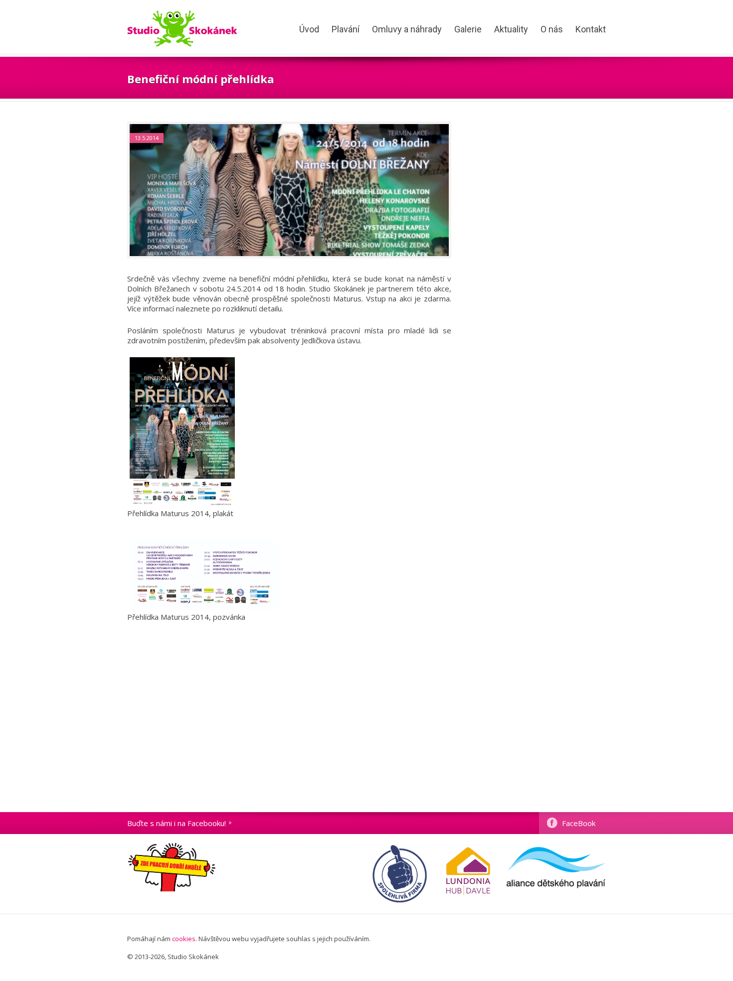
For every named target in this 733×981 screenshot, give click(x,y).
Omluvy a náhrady (407, 29)
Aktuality (511, 29)
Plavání (346, 29)
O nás (552, 29)
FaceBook (578, 823)
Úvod (309, 29)
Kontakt (590, 29)
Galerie (468, 29)
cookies (183, 938)
